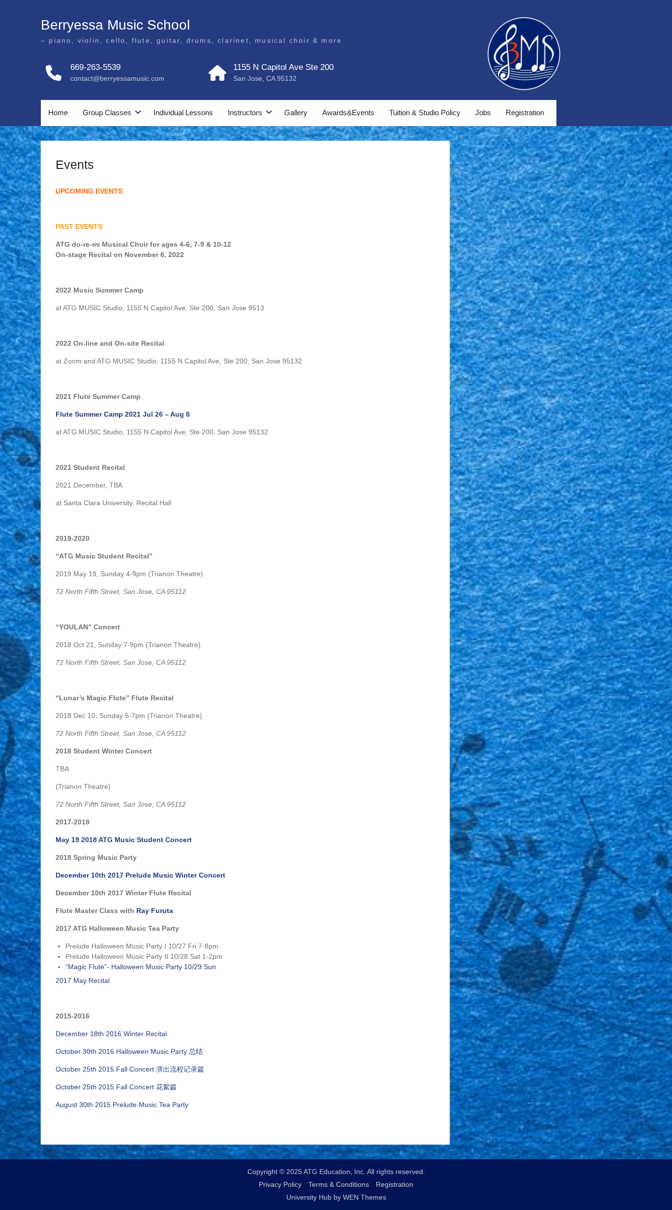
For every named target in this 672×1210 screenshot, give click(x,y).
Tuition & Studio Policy (424, 112)
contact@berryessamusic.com (117, 78)
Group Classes (107, 112)
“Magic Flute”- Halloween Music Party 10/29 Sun (140, 967)
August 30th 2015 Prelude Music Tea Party (122, 1105)
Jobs (483, 112)
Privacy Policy (280, 1184)
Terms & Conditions (338, 1184)
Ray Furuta (154, 911)
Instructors (245, 112)
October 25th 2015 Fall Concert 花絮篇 (116, 1087)
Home (58, 112)
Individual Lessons (183, 112)
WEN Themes (364, 1197)
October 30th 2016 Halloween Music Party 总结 (129, 1051)
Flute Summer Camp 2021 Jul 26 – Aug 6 (124, 414)
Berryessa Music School (115, 25)
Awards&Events (348, 112)
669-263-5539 (95, 67)
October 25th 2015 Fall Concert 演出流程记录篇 (130, 1069)
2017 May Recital (83, 980)
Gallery (295, 112)
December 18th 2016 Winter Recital (111, 1034)
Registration (525, 112)
